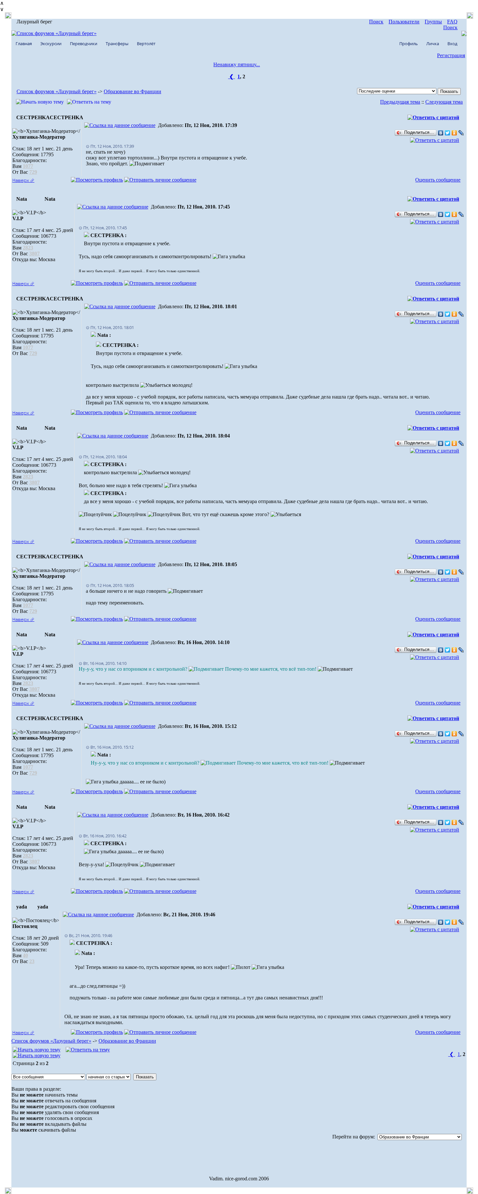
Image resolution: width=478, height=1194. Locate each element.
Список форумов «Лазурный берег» (57, 91)
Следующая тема (444, 102)
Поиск (376, 21)
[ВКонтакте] (440, 133)
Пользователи (404, 21)
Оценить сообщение (437, 180)
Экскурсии (50, 43)
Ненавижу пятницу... (236, 64)
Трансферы (117, 43)
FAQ (452, 21)
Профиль (408, 43)
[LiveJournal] (461, 133)
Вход (452, 43)
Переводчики (83, 43)
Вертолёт (146, 43)
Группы (433, 21)
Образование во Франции (132, 91)
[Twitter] (447, 133)
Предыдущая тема (400, 102)
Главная (24, 43)
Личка (432, 43)
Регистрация (451, 55)
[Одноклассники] (454, 133)
